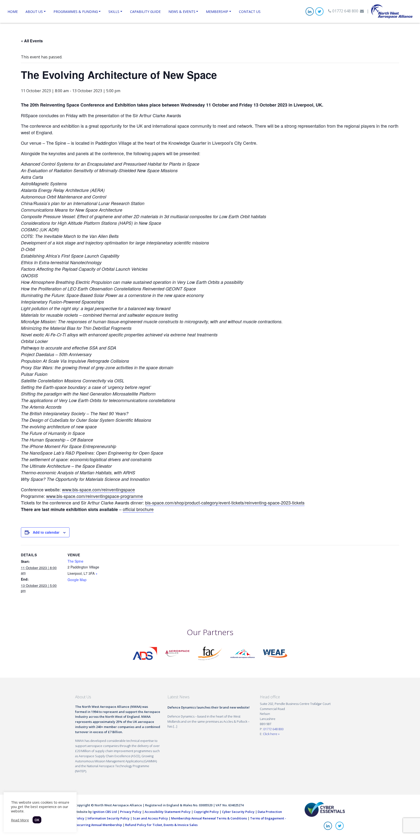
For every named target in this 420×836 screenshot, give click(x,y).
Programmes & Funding (75, 11)
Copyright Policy (206, 811)
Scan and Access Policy (150, 818)
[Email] (362, 11)
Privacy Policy (130, 811)
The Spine (75, 561)
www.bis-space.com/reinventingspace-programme (94, 496)
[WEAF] (275, 653)
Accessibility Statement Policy (168, 811)
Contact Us (250, 11)
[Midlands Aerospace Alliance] (242, 653)
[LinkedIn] (310, 11)
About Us (34, 11)
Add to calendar (46, 532)
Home (13, 11)
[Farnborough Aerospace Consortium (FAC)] (210, 653)
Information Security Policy (109, 818)
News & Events (181, 11)
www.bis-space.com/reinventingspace (98, 489)
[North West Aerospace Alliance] (391, 11)
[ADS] (145, 653)
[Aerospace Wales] (177, 653)
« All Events (32, 41)
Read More (20, 820)
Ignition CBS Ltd (105, 811)
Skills (113, 11)
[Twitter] (319, 11)
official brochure (138, 509)
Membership (217, 11)
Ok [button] (37, 820)
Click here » (271, 734)
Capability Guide (145, 11)
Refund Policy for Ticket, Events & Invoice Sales (161, 825)
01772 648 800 (344, 11)
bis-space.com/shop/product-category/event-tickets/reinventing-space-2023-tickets (225, 502)
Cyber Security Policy (238, 811)
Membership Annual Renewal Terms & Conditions (209, 818)
